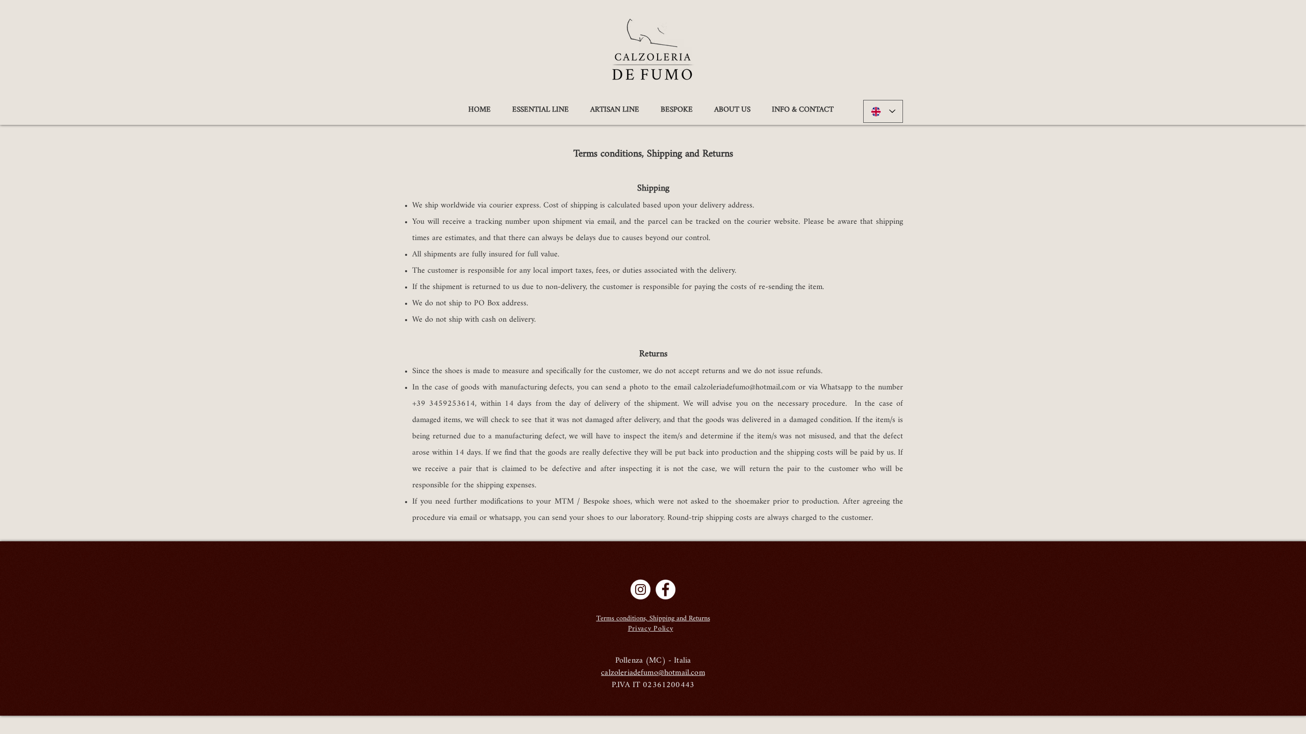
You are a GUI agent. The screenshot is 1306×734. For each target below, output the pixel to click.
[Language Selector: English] (883, 111)
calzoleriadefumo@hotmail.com (744, 387)
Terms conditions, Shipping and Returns (653, 618)
